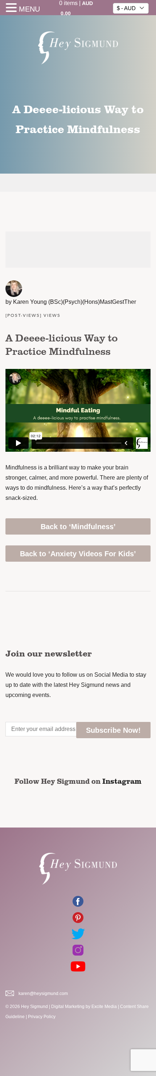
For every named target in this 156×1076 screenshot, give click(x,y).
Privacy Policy (42, 1016)
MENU (29, 9)
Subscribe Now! (113, 730)
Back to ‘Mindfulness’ (78, 527)
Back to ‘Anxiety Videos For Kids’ (78, 554)
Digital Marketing (68, 1006)
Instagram (121, 781)
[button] (12, 8)
